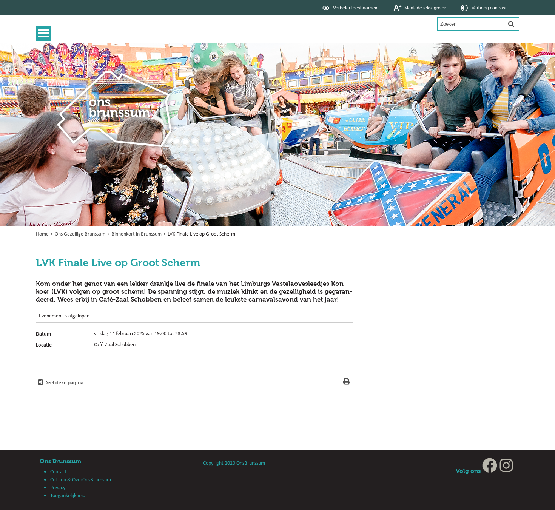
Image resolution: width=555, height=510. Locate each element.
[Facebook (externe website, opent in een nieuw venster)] (489, 471)
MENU (45, 33)
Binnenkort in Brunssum (136, 233)
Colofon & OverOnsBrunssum (80, 479)
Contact (58, 471)
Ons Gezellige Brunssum (80, 233)
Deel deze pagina (63, 382)
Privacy (57, 487)
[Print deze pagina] (347, 382)
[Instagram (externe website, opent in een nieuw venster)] (506, 471)
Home (42, 233)
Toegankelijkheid (67, 495)
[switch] (351, 7)
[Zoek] (511, 23)
